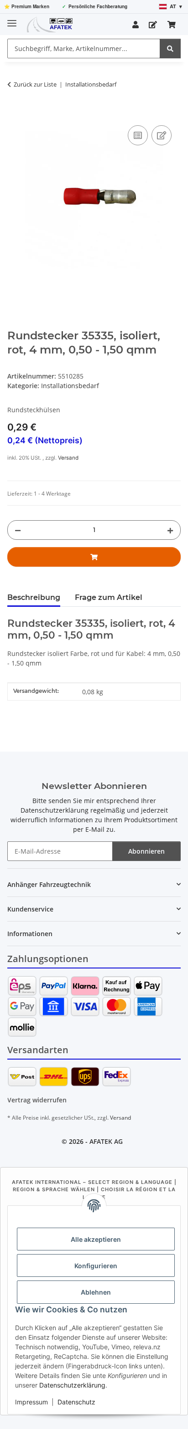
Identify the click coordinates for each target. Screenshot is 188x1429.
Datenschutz (76, 1402)
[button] (135, 24)
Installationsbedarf (70, 385)
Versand (68, 458)
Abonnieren (146, 851)
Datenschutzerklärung (72, 1385)
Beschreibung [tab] (33, 597)
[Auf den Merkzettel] (161, 135)
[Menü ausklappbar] (11, 19)
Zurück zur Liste (35, 84)
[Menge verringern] (18, 530)
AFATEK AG (106, 1141)
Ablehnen (96, 1292)
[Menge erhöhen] (170, 530)
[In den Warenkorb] (14, 113)
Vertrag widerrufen (37, 1100)
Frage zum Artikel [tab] (108, 597)
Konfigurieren (95, 1266)
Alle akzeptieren (96, 1239)
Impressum (31, 1402)
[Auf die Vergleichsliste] (138, 135)
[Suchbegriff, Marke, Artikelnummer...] (170, 48)
